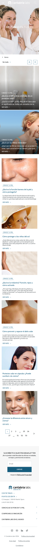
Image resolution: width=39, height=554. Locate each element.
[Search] (35, 3)
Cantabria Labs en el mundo (13, 519)
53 (26, 435)
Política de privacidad (28, 536)
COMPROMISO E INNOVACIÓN (12, 513)
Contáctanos (7, 493)
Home (6, 57)
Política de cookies (24, 541)
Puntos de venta (8, 496)
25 (24, 431)
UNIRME (19, 469)
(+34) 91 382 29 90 (8, 502)
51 (18, 435)
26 (28, 431)
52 (22, 435)
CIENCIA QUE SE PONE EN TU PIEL (13, 508)
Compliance (19, 545)
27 (10, 435)
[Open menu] (3, 3)
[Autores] (29, 62)
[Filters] (35, 62)
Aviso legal (12, 541)
